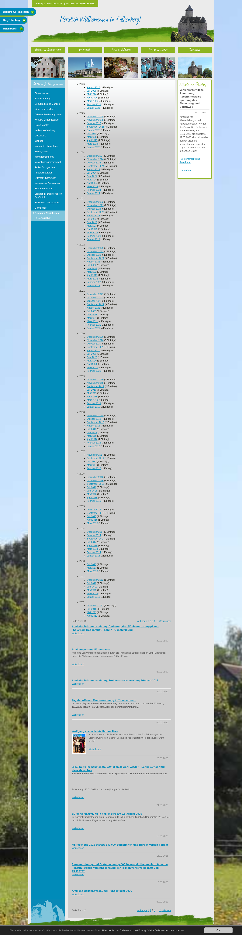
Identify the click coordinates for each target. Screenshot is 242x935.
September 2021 (95, 304)
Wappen (39, 141)
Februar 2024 (94, 190)
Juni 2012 (92, 586)
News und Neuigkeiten (47, 213)
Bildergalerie (41, 151)
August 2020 (93, 350)
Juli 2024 (91, 173)
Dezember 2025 (95, 116)
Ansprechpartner (43, 172)
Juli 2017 (91, 461)
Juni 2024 (92, 176)
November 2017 (95, 455)
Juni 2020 (92, 357)
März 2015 (92, 523)
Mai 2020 (92, 360)
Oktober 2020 (94, 343)
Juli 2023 (91, 219)
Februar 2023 (94, 236)
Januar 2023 (93, 239)
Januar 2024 (93, 193)
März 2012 (92, 593)
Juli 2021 (91, 311)
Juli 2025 (91, 133)
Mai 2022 (92, 272)
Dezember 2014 (95, 532)
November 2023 (95, 205)
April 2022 (92, 275)
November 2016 (95, 480)
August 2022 (93, 261)
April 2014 (92, 545)
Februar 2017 (94, 468)
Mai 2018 (92, 436)
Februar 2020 (94, 371)
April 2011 (92, 616)
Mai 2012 (92, 590)
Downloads (41, 208)
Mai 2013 (92, 568)
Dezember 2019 (95, 379)
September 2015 (95, 513)
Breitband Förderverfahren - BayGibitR (49, 196)
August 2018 (93, 425)
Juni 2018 (92, 432)
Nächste (166, 621)
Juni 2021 (92, 314)
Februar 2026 (94, 104)
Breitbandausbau (44, 188)
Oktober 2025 (94, 123)
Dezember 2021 (95, 294)
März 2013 (92, 571)
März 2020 (92, 367)
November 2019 (95, 383)
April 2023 (92, 229)
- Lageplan (185, 170)
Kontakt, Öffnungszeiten (47, 119)
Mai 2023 (92, 225)
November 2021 (95, 297)
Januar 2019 (93, 407)
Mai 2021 (92, 318)
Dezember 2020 (95, 337)
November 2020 (95, 340)
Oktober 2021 (94, 301)
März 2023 (92, 232)
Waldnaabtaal (9, 28)
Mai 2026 (92, 94)
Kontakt (59, 3)
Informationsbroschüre (46, 146)
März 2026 (92, 101)
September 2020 (95, 347)
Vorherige (142, 621)
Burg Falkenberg (11, 20)
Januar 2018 (93, 446)
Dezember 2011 (95, 605)
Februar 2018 (94, 442)
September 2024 (95, 166)
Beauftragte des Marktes (47, 104)
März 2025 (92, 143)
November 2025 (95, 120)
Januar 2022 (93, 285)
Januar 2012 (93, 597)
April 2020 (92, 364)
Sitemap (47, 3)
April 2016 (92, 497)
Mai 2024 (92, 179)
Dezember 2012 (95, 580)
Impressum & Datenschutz (80, 3)
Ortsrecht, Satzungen (45, 178)
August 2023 (93, 215)
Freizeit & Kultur (158, 50)
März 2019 (92, 400)
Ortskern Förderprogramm (48, 114)
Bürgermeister (42, 93)
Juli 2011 (91, 609)
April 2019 (92, 396)
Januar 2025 (93, 147)
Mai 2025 (92, 137)
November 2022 (95, 251)
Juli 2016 (91, 487)
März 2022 (92, 278)
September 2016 (95, 484)
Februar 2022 (94, 282)
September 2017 (95, 458)
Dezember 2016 (95, 477)
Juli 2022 (91, 265)
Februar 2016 (94, 501)
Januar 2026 (93, 108)
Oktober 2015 (94, 509)
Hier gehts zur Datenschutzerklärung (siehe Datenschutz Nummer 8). (143, 930)
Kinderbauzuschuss (45, 109)
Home (39, 3)
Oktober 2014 (94, 535)
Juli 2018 (91, 429)
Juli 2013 (91, 564)
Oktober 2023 (94, 208)
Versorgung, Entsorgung (47, 183)
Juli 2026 (91, 91)
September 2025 (95, 126)
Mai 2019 (92, 393)
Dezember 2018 (95, 415)
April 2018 (92, 439)
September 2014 (95, 538)
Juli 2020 (91, 354)
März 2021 (92, 321)
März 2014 (92, 549)
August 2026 (93, 87)
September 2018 (95, 422)
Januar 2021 (93, 328)
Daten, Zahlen (42, 125)
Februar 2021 (94, 325)
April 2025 (92, 140)
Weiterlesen (78, 633)
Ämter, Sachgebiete (45, 167)
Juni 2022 (92, 268)
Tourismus (194, 50)
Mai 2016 (92, 494)
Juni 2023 (92, 222)
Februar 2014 (94, 552)
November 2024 (95, 159)
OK (218, 930)
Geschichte (40, 135)
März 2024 (92, 186)
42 (160, 621)
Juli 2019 (91, 390)
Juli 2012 (91, 583)
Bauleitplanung (42, 98)
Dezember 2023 (95, 202)
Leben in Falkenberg (121, 50)
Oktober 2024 (94, 162)
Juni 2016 (92, 490)
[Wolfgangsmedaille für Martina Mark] (79, 743)
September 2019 (95, 386)
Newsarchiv (44, 218)
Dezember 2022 (95, 248)
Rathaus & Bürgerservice (48, 50)
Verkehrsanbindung (45, 130)
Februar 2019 (94, 403)
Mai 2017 (92, 465)
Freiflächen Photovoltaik (47, 202)
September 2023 (95, 212)
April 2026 (92, 97)
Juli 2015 (91, 516)
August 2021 (93, 308)
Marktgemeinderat (44, 157)
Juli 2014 (91, 542)
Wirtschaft (84, 50)
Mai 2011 (91, 612)
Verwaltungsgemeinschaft (48, 162)
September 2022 (95, 258)
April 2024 (92, 183)
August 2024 (93, 169)
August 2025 (93, 130)
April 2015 (92, 520)
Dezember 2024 (95, 156)
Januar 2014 (93, 555)
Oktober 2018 (94, 419)
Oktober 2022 (94, 255)
